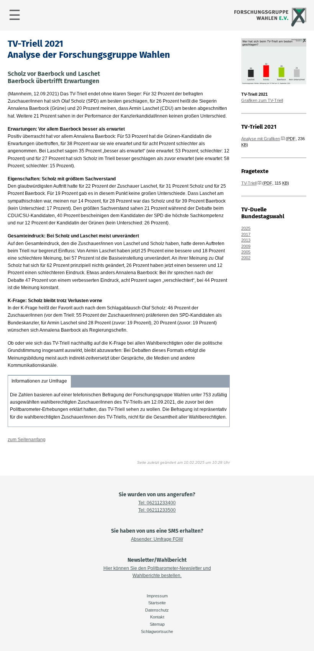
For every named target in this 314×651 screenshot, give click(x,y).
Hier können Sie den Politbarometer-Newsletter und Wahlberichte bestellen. (157, 572)
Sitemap (157, 624)
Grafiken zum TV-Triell (262, 100)
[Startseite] (269, 25)
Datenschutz (157, 610)
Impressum (157, 596)
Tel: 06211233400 (157, 502)
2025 (245, 228)
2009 (245, 246)
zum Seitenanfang (27, 439)
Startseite (157, 602)
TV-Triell (249, 183)
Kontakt (157, 617)
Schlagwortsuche (157, 631)
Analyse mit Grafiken (260, 138)
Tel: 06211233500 (157, 510)
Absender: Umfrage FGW (157, 539)
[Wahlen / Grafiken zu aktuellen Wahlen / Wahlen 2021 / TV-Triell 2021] (273, 82)
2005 (245, 252)
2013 (245, 240)
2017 (245, 234)
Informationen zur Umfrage (39, 381)
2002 (245, 257)
